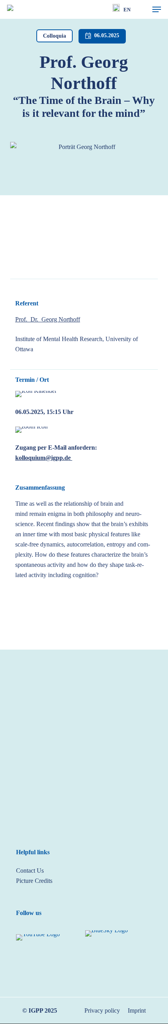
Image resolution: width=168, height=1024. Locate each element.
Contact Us (30, 870)
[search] (141, 9)
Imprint (137, 1010)
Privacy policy (102, 1010)
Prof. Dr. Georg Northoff (47, 319)
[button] (156, 9)
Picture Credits (34, 880)
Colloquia (54, 36)
